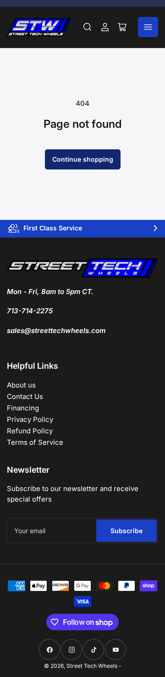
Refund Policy (30, 430)
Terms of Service (35, 442)
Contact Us (25, 396)
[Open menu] (148, 27)
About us (21, 385)
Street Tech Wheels (91, 665)
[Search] (87, 27)
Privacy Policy (30, 419)
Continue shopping (82, 159)
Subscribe (126, 531)
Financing (23, 408)
